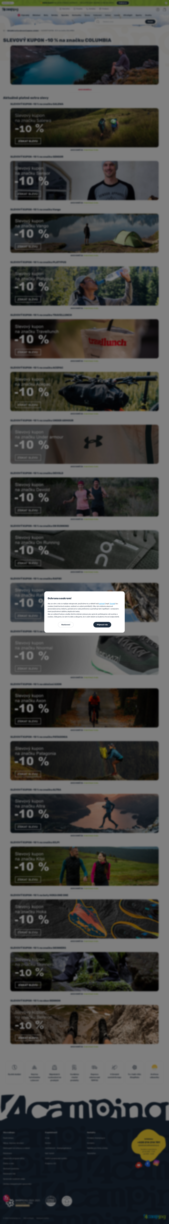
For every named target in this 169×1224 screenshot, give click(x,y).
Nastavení (65, 625)
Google (112, 604)
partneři (102, 604)
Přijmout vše (102, 625)
